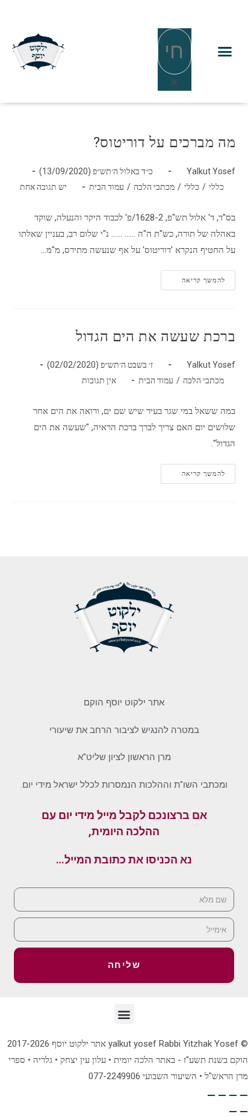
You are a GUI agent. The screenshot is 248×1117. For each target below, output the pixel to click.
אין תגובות (99, 380)
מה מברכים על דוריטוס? (164, 142)
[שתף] (222, 1095)
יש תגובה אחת (43, 187)
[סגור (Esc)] (211, 1095)
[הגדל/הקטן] (244, 1095)
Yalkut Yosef (211, 171)
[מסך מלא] (233, 1095)
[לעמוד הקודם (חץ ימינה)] (244, 1111)
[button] (225, 51)
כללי (216, 187)
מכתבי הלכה (154, 187)
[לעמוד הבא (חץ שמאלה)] (233, 1111)
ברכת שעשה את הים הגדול (155, 336)
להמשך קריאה (193, 277)
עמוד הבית (106, 187)
